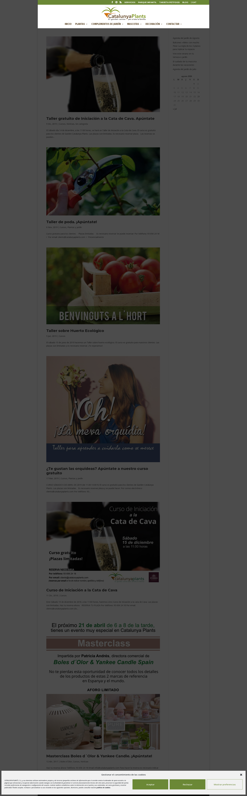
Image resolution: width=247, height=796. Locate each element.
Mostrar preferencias (225, 784)
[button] (241, 774)
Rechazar (187, 784)
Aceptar (150, 784)
